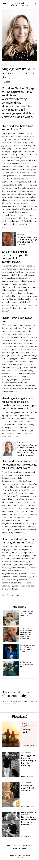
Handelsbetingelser (19, 848)
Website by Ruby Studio (19, 857)
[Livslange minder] (11, 734)
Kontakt (17, 845)
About (9, 845)
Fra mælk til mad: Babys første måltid (29, 788)
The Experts (7, 65)
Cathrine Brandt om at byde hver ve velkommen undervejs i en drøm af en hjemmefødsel (26, 633)
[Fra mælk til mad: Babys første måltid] (11, 794)
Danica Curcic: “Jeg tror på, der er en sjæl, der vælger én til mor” (27, 648)
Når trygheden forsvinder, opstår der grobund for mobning (29, 760)
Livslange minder (26, 731)
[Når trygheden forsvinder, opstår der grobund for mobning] (11, 764)
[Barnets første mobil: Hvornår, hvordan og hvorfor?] (11, 824)
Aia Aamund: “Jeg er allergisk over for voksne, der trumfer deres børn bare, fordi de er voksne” (27, 449)
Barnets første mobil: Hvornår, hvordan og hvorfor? (29, 820)
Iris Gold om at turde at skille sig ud (27, 664)
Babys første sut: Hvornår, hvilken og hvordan (27, 613)
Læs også (20, 234)
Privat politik (27, 845)
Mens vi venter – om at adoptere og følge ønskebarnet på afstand (27, 240)
